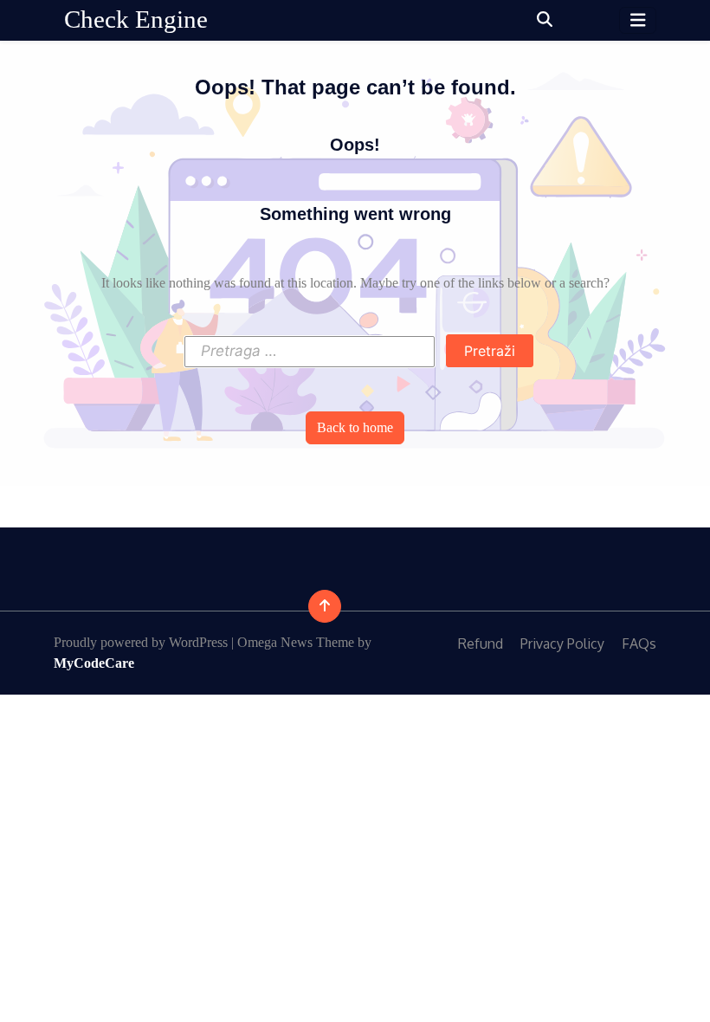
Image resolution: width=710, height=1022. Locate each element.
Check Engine (136, 19)
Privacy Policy (562, 643)
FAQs (639, 643)
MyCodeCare (94, 663)
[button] (544, 20)
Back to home (355, 427)
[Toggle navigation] (638, 20)
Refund (480, 643)
